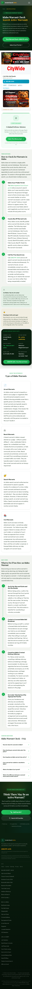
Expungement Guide (6, 920)
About (2, 866)
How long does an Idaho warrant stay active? (16, 757)
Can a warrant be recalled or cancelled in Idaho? (16, 763)
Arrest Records (5, 923)
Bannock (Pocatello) (6, 885)
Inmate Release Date (6, 955)
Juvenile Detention (5, 929)
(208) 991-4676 (15, 257)
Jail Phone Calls (5, 946)
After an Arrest (5, 964)
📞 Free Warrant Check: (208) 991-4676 (16, 39)
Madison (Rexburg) (6, 891)
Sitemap (12, 866)
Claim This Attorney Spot (15, 139)
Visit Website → (6, 88)
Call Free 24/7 (17, 812)
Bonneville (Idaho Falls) (7, 882)
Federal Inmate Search (7, 961)
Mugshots (3, 926)
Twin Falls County (5, 888)
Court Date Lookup (6, 949)
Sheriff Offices (4, 958)
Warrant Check (5, 914)
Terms (21, 866)
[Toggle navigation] (29, 2)
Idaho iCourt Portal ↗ (16, 45)
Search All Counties (17, 818)
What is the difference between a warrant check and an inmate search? (16, 775)
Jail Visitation (4, 940)
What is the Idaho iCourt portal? (16, 769)
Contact (7, 866)
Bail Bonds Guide (5, 905)
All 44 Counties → (5, 897)
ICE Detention (4, 932)
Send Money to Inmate (6, 943)
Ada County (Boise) (6, 873)
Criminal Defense (5, 917)
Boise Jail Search (5, 894)
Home (4, 8)
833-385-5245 (10, 81)
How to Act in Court (6, 952)
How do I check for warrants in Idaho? (16, 745)
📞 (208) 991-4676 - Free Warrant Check (16, 362)
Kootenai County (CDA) (7, 879)
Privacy (17, 866)
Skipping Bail (4, 911)
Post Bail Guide (5, 908)
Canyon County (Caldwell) (7, 876)
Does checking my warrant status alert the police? (16, 750)
